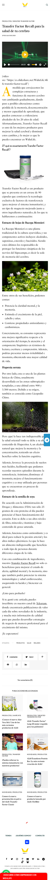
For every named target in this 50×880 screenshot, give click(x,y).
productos (20, 643)
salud (29, 643)
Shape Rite (16, 715)
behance (27, 842)
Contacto (40, 836)
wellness (37, 643)
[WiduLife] (25, 5)
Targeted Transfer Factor (23, 21)
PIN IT (26, 169)
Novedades (32, 754)
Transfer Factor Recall (23, 563)
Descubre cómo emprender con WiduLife (19, 876)
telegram (46, 440)
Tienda (8, 836)
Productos (7, 21)
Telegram (41, 603)
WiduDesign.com (33, 868)
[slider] (14, 64)
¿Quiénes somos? (23, 836)
